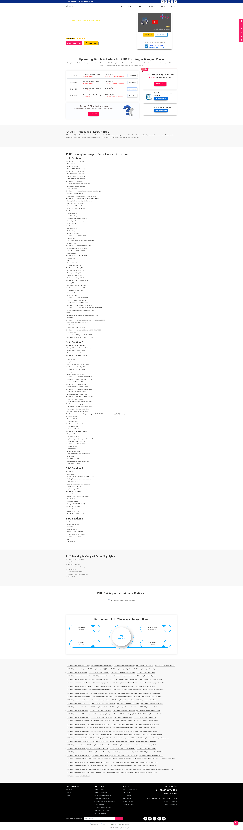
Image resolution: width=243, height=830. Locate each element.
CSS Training (127, 795)
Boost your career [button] (161, 110)
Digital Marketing (99, 804)
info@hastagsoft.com (170, 801)
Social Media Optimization (102, 798)
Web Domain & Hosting (101, 810)
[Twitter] (165, 1)
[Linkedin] (172, 1)
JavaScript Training (128, 804)
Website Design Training (130, 789)
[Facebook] (162, 1)
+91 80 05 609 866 (165, 790)
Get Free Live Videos (75, 43)
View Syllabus (161, 35)
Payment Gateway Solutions (102, 807)
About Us (69, 789)
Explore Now (160, 84)
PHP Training (127, 798)
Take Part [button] (94, 113)
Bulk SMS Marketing (100, 813)
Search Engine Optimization (102, 795)
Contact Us (69, 792)
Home (68, 20)
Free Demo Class (92, 43)
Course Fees (132, 75)
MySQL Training (128, 801)
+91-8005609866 (156, 45)
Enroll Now (148, 35)
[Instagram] (169, 1)
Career (68, 795)
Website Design (99, 789)
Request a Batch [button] (161, 98)
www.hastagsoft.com (171, 804)
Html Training (127, 792)
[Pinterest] (175, 1)
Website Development (100, 792)
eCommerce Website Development (104, 801)
